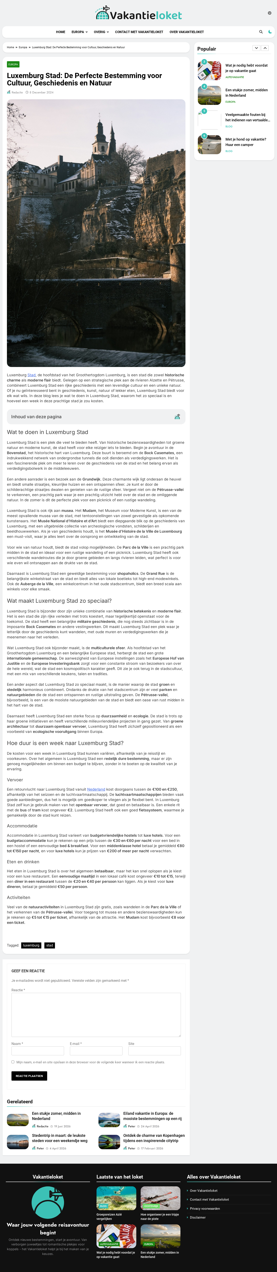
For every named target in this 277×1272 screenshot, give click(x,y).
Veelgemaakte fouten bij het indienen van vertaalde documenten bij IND (246, 95)
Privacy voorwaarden (205, 1209)
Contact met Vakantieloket (139, 32)
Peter (131, 1126)
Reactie (18, 990)
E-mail (76, 1044)
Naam (17, 1044)
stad (49, 945)
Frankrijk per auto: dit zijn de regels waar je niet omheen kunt (246, 144)
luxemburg (31, 945)
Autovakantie (234, 151)
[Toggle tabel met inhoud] (177, 416)
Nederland (96, 789)
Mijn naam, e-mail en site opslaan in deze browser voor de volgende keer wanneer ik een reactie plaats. (90, 1062)
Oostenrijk (151, 1206)
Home (60, 32)
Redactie (17, 92)
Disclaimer (198, 1217)
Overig (99, 32)
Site (131, 1044)
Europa (78, 32)
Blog (229, 102)
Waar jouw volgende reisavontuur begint (48, 1228)
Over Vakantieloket (187, 32)
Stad (31, 375)
